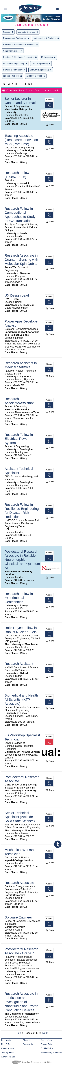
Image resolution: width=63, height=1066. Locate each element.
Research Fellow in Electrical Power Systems (19, 439)
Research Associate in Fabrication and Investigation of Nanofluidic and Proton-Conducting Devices (22, 1002)
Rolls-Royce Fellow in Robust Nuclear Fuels (21, 630)
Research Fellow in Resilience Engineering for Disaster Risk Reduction (22, 511)
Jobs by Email (7, 1053)
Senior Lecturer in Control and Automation (22, 101)
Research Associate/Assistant (19, 401)
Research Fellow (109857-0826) (17, 175)
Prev (18, 1033)
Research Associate (19, 883)
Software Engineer (18, 917)
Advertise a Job (8, 1057)
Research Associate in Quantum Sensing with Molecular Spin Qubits (21, 260)
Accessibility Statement (51, 1053)
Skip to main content (12, 2)
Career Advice (7, 1048)
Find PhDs (6, 1044)
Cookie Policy (47, 1048)
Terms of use (46, 1040)
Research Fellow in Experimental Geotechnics (19, 598)
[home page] (30, 12)
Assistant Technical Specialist (19, 471)
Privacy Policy (47, 1044)
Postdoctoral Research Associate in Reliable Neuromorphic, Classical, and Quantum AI (22, 560)
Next (44, 1033)
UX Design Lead (17, 295)
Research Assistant (19, 664)
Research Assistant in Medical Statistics (21, 365)
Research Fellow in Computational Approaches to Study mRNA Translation (20, 215)
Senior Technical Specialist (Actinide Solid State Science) (20, 817)
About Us (27, 1040)
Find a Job (6, 1040)
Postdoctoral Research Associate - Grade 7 (21, 951)
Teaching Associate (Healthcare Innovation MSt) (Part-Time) (21, 140)
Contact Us (28, 1044)
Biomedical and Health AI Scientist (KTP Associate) (21, 699)
